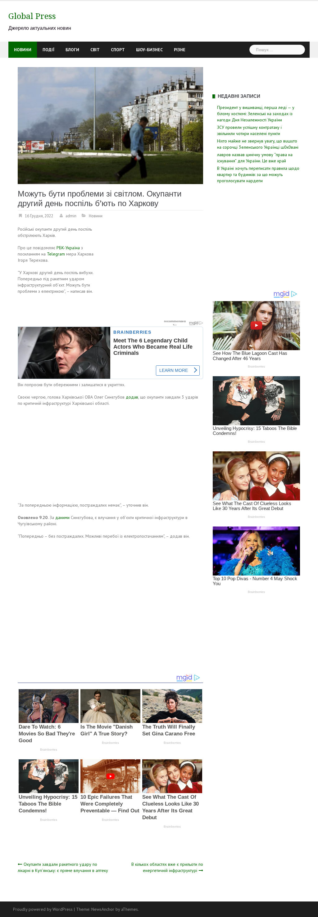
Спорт (118, 49)
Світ (95, 49)
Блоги (72, 49)
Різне (179, 49)
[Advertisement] (151, 271)
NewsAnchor (102, 909)
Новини (22, 49)
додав (132, 397)
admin (71, 216)
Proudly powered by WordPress (43, 909)
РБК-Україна (68, 248)
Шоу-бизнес (149, 49)
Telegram (56, 254)
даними (62, 517)
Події (48, 49)
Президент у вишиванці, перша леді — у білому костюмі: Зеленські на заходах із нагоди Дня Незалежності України (255, 114)
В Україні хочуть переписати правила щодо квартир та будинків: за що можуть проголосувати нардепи (258, 174)
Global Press (32, 16)
